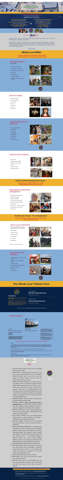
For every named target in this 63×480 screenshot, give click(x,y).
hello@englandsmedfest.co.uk (40, 471)
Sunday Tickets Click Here (37, 301)
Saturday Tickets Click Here (37, 293)
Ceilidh (12, 74)
